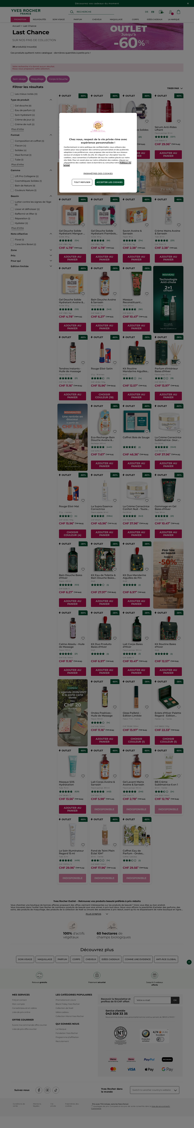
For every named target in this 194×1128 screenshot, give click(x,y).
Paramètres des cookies (98, 173)
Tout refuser (82, 182)
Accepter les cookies (110, 182)
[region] (98, 153)
